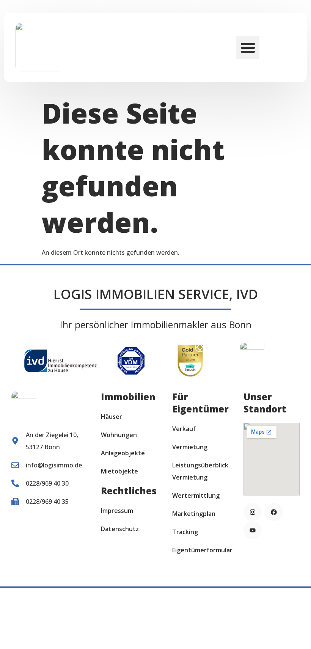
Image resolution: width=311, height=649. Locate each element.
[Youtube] (252, 530)
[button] (248, 47)
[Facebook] (274, 512)
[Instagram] (252, 512)
